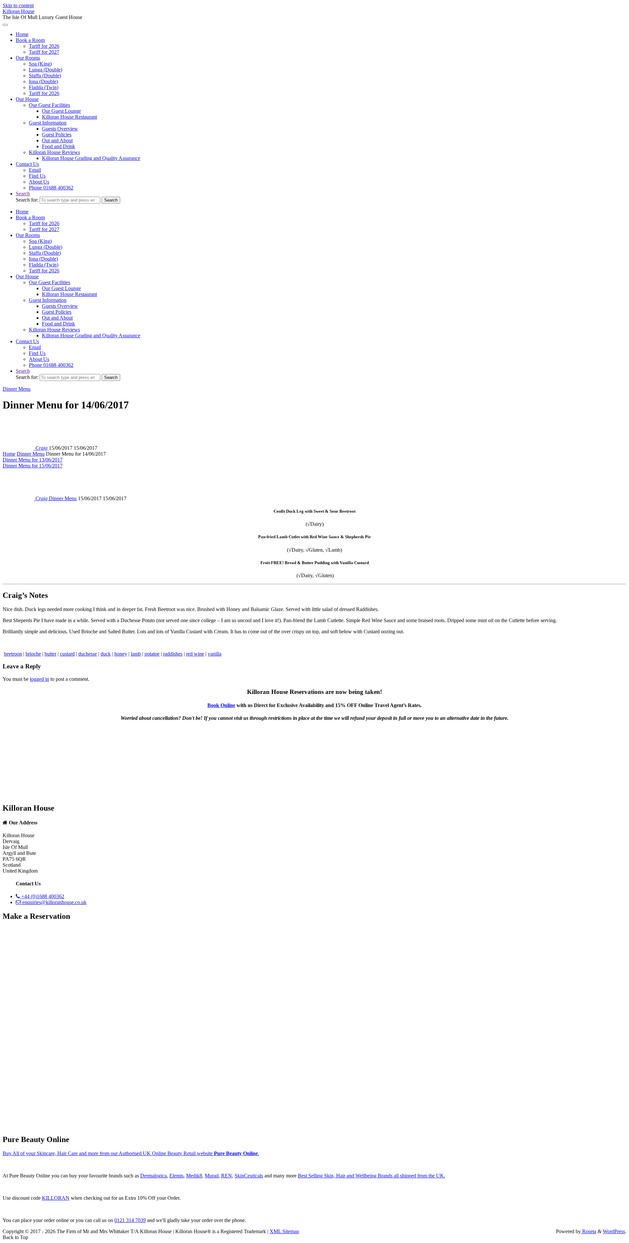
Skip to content (18, 5)
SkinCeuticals (249, 1175)
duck (106, 654)
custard (67, 654)
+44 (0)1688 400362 (42, 896)
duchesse (87, 654)
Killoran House (18, 11)
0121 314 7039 (130, 1220)
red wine (195, 654)
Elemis (176, 1175)
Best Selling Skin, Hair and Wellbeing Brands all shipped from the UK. (371, 1175)
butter (50, 654)
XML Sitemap (284, 1231)
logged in (39, 679)
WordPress (614, 1231)
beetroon (13, 654)
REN (226, 1175)
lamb (136, 654)
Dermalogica (153, 1175)
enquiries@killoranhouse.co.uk (53, 902)
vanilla (214, 654)
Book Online (221, 705)
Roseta (588, 1231)
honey (120, 654)
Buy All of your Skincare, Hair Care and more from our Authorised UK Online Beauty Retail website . (131, 1153)
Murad (212, 1175)
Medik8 (194, 1175)
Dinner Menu (16, 389)
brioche (33, 654)
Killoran (55, 1198)
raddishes (172, 654)
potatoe (152, 654)
